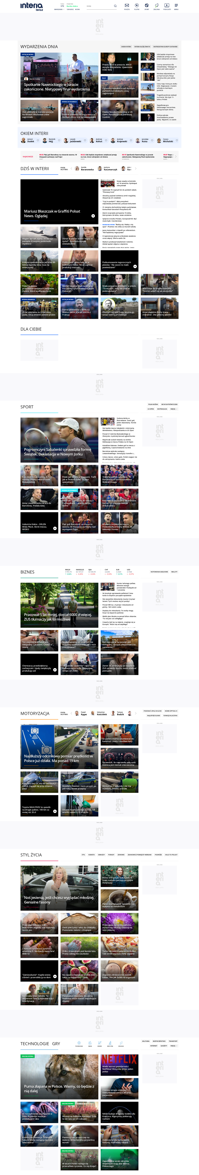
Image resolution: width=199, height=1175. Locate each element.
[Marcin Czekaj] (26, 79)
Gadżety (164, 1133)
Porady (111, 942)
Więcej (173, 496)
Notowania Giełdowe (159, 659)
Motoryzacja (34, 800)
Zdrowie (121, 942)
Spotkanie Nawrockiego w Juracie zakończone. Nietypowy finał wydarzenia (138, 156)
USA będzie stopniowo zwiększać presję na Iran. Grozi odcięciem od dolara (99, 156)
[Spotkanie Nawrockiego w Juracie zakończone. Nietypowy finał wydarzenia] (59, 75)
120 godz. (70, 9)
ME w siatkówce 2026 (169, 491)
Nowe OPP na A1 (171, 798)
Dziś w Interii (34, 168)
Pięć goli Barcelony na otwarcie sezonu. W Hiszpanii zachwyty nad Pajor (58, 156)
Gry (56, 1131)
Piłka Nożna (153, 491)
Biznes (27, 659)
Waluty (174, 659)
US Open (151, 496)
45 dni (77, 9)
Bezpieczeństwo (159, 1128)
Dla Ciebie (31, 329)
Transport (173, 1128)
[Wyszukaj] (115, 5)
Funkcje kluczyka (170, 803)
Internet (153, 1133)
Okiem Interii (126, 47)
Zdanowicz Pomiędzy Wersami (139, 942)
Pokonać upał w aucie (152, 798)
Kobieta (91, 942)
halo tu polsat (171, 942)
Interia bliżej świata (142, 47)
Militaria (145, 1128)
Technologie (34, 1131)
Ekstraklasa (162, 496)
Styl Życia (31, 942)
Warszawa (58, 9)
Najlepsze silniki (153, 803)
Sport (26, 494)
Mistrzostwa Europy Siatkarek (165, 47)
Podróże (158, 942)
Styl (83, 942)
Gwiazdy (101, 942)
